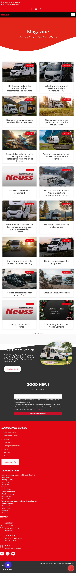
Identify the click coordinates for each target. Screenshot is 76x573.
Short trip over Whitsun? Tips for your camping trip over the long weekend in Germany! (19, 228)
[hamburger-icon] (73, 14)
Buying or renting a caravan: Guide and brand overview (19, 121)
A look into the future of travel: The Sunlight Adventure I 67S (56, 88)
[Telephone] (1, 537)
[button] (8, 564)
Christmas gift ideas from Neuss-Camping (56, 325)
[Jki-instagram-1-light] (8, 554)
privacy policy (37, 409)
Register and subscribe (38, 413)
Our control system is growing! (19, 325)
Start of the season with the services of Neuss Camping (19, 262)
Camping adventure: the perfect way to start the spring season (56, 122)
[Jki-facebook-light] (2, 554)
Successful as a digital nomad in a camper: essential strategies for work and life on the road (19, 157)
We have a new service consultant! (19, 191)
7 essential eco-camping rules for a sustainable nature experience (56, 156)
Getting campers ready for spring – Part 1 (19, 294)
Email (16, 393)
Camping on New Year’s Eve (56, 293)
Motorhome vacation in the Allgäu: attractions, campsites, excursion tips (56, 193)
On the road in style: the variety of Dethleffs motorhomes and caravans (19, 88)
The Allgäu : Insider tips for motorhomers (56, 226)
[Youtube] (13, 554)
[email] (1, 546)
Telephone (10, 535)
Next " (42, 333)
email (7, 545)
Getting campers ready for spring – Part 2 (56, 262)
